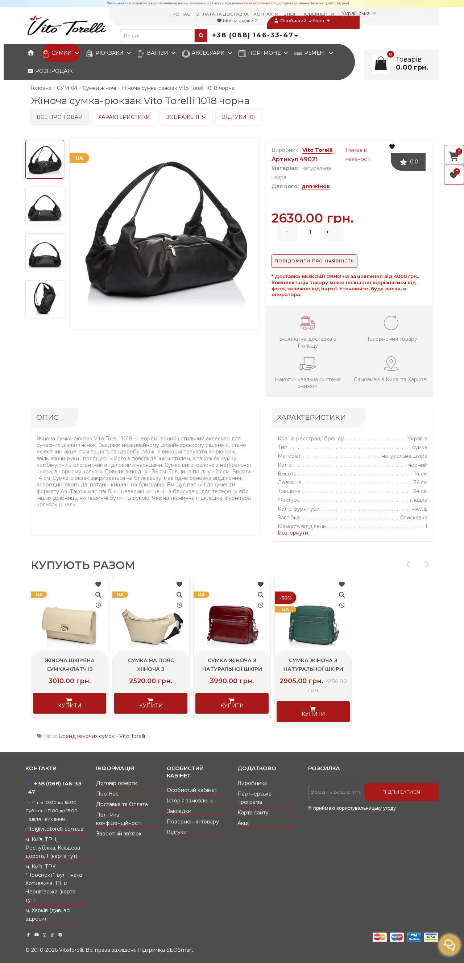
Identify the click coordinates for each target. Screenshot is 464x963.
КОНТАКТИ (266, 14)
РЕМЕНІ (315, 53)
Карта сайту (253, 812)
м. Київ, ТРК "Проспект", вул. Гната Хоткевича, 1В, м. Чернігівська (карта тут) (53, 883)
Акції (243, 823)
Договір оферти (116, 783)
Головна (41, 88)
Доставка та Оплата (122, 804)
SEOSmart (179, 950)
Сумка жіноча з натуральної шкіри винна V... (232, 669)
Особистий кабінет (302, 20)
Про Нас (107, 793)
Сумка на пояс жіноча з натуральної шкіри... (150, 669)
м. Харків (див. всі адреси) (47, 914)
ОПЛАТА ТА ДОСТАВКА (222, 14)
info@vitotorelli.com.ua (54, 829)
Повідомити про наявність (314, 260)
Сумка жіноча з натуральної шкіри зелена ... (313, 669)
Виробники (252, 783)
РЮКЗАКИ (109, 53)
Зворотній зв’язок (119, 833)
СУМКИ (61, 53)
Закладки (179, 811)
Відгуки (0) (238, 117)
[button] (426, 564)
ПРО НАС (179, 14)
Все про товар (59, 117)
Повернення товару (193, 821)
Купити (70, 705)
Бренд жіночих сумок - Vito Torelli (101, 736)
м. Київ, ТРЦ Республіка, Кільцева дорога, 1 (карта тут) (52, 847)
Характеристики (124, 117)
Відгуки (177, 832)
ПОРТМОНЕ (264, 53)
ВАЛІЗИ (157, 53)
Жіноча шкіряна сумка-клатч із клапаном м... (70, 669)
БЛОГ (290, 14)
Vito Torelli (317, 150)
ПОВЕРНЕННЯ (318, 14)
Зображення (186, 117)
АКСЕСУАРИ (208, 53)
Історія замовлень (190, 800)
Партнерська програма (254, 797)
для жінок (316, 186)
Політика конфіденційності (118, 819)
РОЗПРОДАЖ (53, 71)
